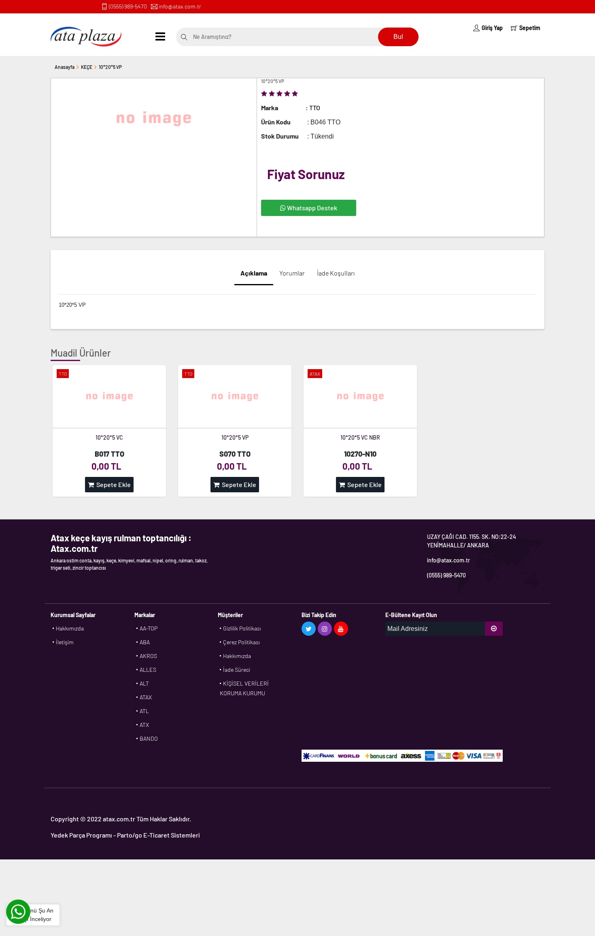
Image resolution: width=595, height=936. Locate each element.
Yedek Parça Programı (81, 835)
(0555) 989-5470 (128, 6)
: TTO (313, 107)
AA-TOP (148, 628)
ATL (144, 710)
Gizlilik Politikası (242, 628)
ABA (145, 642)
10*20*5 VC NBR (360, 437)
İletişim (65, 642)
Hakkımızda (70, 628)
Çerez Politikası (241, 642)
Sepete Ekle (112, 484)
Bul (398, 36)
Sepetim (529, 27)
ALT (144, 683)
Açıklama (253, 273)
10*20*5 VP (110, 67)
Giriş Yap (492, 27)
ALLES (148, 669)
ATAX (146, 697)
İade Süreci (236, 669)
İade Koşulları (336, 273)
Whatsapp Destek (311, 208)
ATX (144, 724)
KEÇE (86, 67)
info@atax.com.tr (180, 6)
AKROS (148, 655)
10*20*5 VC (109, 437)
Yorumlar (292, 273)
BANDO (149, 738)
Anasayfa (64, 67)
